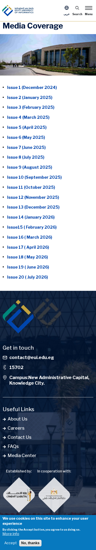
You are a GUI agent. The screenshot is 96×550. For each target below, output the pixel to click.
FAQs (13, 446)
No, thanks (30, 543)
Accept (10, 543)
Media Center (22, 455)
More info (10, 534)
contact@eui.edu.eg (31, 357)
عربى (67, 14)
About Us (17, 419)
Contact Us (19, 437)
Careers (16, 428)
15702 (16, 367)
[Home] (17, 10)
